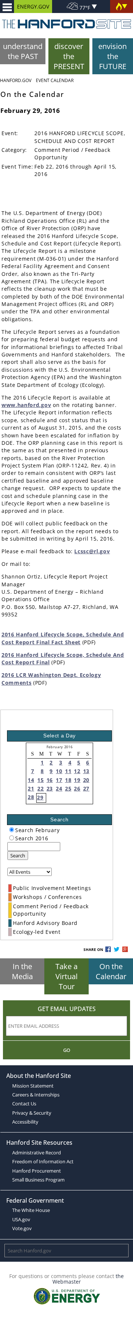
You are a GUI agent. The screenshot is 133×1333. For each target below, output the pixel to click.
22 (40, 788)
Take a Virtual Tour (66, 976)
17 (59, 779)
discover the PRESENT (69, 56)
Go (66, 1050)
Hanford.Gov (15, 80)
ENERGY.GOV (33, 6)
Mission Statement (33, 1085)
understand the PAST (22, 51)
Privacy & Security (31, 1112)
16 (50, 779)
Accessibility (25, 1121)
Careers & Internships (35, 1094)
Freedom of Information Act (43, 1161)
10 (59, 771)
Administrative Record (36, 1152)
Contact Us (24, 1103)
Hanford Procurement (36, 1170)
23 (50, 788)
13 (86, 771)
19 (77, 779)
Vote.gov (22, 1228)
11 (68, 771)
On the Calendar (111, 971)
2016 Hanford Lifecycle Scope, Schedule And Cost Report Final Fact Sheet (62, 638)
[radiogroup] (11, 829)
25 (68, 788)
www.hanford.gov (26, 404)
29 (40, 797)
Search (17, 855)
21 (31, 788)
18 (68, 779)
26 (77, 788)
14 (31, 779)
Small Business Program (38, 1179)
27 (86, 788)
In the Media (22, 971)
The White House (31, 1210)
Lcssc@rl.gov (92, 551)
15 (40, 779)
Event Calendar (55, 80)
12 (77, 771)
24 (59, 788)
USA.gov (21, 1219)
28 (31, 797)
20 (86, 779)
